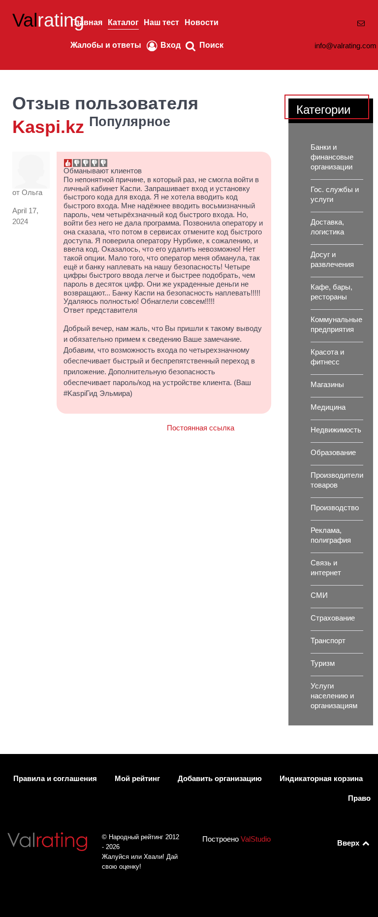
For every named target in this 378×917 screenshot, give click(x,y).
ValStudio (256, 839)
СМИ (319, 595)
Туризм (323, 663)
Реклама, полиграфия (331, 535)
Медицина (328, 407)
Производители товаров (337, 480)
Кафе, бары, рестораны (331, 292)
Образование (333, 453)
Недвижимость (336, 430)
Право (359, 798)
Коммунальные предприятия (336, 324)
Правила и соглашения (55, 779)
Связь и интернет (326, 568)
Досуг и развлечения (332, 259)
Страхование (333, 618)
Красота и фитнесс (327, 357)
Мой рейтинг (137, 779)
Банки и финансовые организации (332, 157)
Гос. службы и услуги (335, 194)
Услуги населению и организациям (334, 696)
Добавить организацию (220, 779)
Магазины (327, 385)
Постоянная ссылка (200, 428)
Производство (335, 508)
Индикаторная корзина (321, 779)
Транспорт (328, 641)
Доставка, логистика (327, 227)
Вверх (349, 843)
